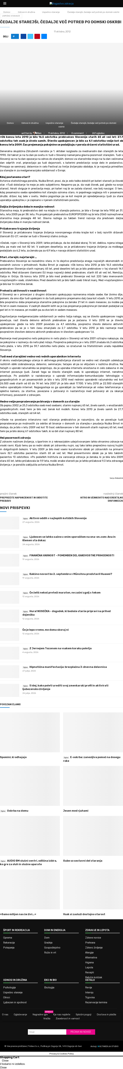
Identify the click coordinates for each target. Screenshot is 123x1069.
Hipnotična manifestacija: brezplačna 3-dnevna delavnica (68, 666)
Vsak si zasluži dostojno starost (84, 914)
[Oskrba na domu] (30, 786)
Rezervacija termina (96, 1002)
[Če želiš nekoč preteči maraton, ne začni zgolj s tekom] (9, 597)
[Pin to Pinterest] (37, 36)
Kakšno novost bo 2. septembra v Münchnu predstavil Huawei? (70, 574)
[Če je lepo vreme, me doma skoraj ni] (9, 634)
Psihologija (9, 987)
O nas (5, 1014)
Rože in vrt (50, 952)
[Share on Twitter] (30, 36)
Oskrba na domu (17, 810)
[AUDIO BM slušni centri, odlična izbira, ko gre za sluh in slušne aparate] (30, 836)
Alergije (89, 952)
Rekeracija (9, 942)
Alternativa (91, 957)
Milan (39, 133)
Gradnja (48, 942)
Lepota (89, 967)
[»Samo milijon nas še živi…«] (30, 889)
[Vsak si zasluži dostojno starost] (93, 889)
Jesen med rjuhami (75, 810)
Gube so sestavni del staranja (82, 860)
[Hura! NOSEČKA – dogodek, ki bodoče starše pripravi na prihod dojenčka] (9, 616)
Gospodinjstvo (52, 947)
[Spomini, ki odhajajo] (30, 732)
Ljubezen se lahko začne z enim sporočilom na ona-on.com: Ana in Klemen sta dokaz (69, 538)
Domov (6, 12)
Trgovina (90, 997)
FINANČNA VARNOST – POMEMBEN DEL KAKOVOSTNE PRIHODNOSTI (71, 555)
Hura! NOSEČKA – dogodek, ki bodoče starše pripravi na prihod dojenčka (66, 613)
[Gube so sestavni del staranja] (93, 836)
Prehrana (90, 942)
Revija (88, 987)
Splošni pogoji (83, 1014)
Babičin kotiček (93, 977)
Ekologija (49, 987)
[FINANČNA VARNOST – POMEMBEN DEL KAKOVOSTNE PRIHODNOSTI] (9, 560)
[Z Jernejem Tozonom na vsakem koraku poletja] (9, 653)
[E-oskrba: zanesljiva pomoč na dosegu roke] (93, 732)
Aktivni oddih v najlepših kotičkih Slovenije (58, 518)
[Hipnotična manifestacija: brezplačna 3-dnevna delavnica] (9, 671)
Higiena (89, 962)
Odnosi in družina (26, 12)
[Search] (118, 3)
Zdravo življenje (94, 947)
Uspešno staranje (51, 12)
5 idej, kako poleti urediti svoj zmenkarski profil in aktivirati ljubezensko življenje (65, 687)
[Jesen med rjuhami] (93, 786)
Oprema (7, 937)
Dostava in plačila (106, 1014)
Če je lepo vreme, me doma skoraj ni (45, 629)
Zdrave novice (93, 937)
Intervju (89, 992)
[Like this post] (16, 36)
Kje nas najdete (61, 1014)
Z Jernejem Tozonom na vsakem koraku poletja (60, 648)
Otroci (6, 997)
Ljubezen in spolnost (15, 1002)
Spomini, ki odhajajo (13, 757)
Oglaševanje (20, 1014)
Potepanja (8, 947)
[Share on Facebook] (23, 36)
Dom (46, 937)
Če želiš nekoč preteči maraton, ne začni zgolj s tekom (65, 592)
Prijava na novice (80, 1032)
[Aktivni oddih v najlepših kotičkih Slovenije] (9, 523)
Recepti (89, 972)
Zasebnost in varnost (68, 1018)
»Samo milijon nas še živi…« (18, 914)
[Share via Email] (44, 36)
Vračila (46, 1018)
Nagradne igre (40, 1014)
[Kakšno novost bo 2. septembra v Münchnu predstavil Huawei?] (9, 578)
